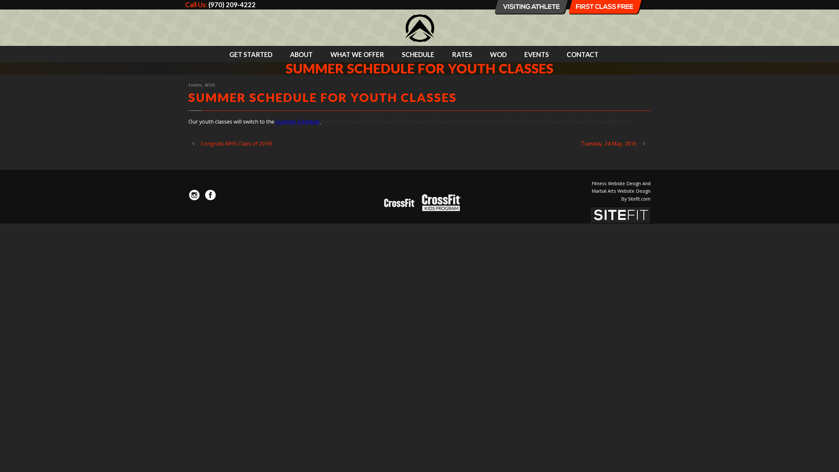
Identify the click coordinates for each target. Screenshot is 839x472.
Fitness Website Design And (621, 183)
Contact (582, 54)
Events (536, 54)
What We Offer (357, 54)
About (301, 54)
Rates (462, 54)
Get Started (250, 54)
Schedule (418, 54)
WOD (498, 54)
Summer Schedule (298, 121)
